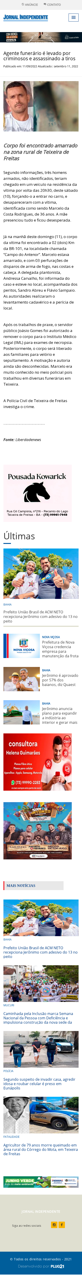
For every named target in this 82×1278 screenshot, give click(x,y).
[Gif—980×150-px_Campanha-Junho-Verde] (41, 1181)
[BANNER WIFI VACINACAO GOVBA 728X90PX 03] (41, 36)
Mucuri (8, 1005)
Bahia (7, 604)
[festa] (37, 830)
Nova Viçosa (51, 637)
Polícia (8, 1071)
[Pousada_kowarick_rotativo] (37, 492)
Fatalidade (11, 1137)
